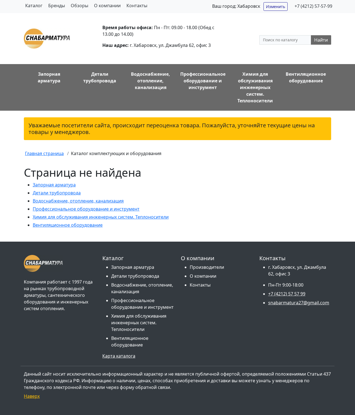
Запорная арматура (54, 185)
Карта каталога (118, 356)
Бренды (56, 5)
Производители (207, 267)
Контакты (136, 5)
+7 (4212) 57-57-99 (313, 6)
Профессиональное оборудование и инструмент (86, 209)
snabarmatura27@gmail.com (298, 303)
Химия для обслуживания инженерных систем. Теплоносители (101, 217)
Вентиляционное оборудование (68, 225)
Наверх (32, 396)
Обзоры (79, 5)
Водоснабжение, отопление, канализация (78, 201)
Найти (321, 40)
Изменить (275, 6)
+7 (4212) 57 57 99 (286, 294)
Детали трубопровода (57, 193)
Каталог (33, 5)
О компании (107, 5)
